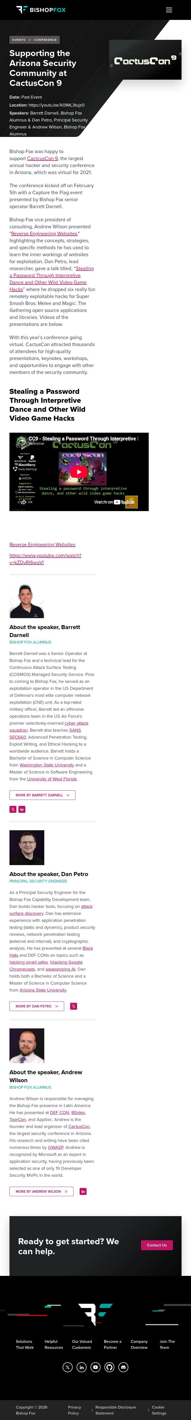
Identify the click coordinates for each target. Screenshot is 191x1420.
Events (18, 40)
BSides (78, 1112)
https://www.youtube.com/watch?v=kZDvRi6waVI (45, 559)
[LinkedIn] (82, 1367)
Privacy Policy (74, 1410)
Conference (45, 40)
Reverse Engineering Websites (44, 233)
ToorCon (17, 1119)
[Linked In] (21, 809)
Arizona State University (43, 990)
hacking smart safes (28, 962)
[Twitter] (12, 809)
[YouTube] (95, 1367)
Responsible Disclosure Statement (116, 1410)
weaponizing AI (60, 969)
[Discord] (123, 1367)
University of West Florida (52, 779)
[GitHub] (109, 1367)
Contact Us (157, 1245)
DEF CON (59, 1112)
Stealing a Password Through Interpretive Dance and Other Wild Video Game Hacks (51, 279)
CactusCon (79, 1126)
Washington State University (47, 765)
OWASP (55, 1147)
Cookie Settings (159, 1410)
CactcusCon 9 (42, 158)
